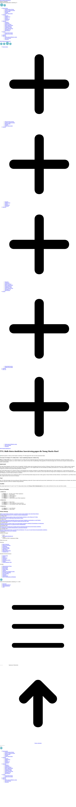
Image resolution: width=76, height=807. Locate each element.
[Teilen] (1, 745)
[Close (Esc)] (0, 745)
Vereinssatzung (5, 575)
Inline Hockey (5, 549)
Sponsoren (4, 574)
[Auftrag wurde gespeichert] (19, 513)
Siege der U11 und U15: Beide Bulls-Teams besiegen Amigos (11, 518)
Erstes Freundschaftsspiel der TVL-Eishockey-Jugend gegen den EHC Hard (14, 521)
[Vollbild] (2, 745)
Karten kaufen (5, 568)
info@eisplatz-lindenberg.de (5, 0)
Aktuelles (4, 570)
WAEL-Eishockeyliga (6, 550)
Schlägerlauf (4, 546)
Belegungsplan (5, 567)
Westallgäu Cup (5, 551)
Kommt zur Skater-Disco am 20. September (8, 530)
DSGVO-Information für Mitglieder (9, 576)
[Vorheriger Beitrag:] (0, 746)
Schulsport (4, 558)
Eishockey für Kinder (6, 545)
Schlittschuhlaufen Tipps (7, 562)
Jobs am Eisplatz (5, 573)
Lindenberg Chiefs (5, 548)
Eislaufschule (4, 557)
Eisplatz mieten (5, 569)
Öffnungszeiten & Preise (7, 566)
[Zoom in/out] (4, 745)
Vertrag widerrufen (38, 743)
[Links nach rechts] (1, 746)
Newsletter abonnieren (6, 572)
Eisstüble (4, 561)
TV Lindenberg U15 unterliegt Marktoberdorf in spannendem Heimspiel (13, 527)
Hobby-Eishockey (5, 544)
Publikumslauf (5, 555)
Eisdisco (4, 556)
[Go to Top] (38, 741)
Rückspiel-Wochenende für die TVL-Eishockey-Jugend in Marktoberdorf (14, 514)
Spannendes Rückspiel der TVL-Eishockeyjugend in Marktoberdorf (12, 524)
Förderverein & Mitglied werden (8, 571)
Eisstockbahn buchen (6, 560)
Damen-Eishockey (5, 547)
